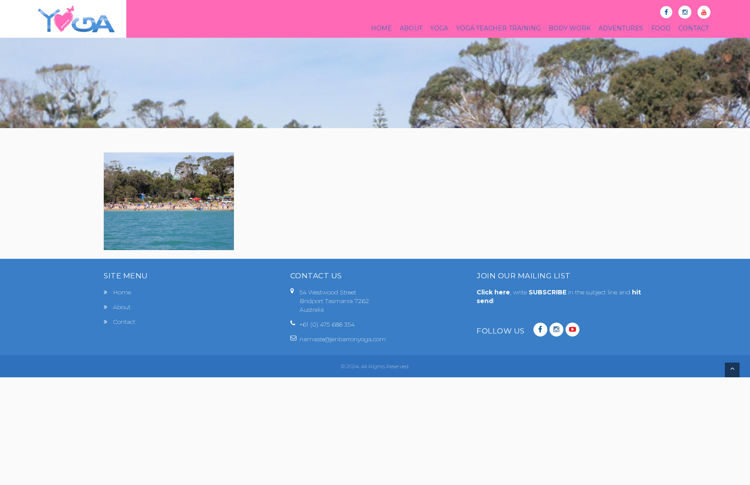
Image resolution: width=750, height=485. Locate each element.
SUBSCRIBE (548, 292)
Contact (124, 322)
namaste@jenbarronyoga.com (342, 339)
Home (122, 292)
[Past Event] (169, 200)
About (122, 307)
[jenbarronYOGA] (76, 19)
